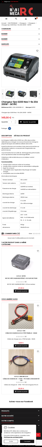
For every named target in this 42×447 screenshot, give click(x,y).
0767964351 (14, 1)
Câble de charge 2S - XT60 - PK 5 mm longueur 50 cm (21, 379)
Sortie (11, 441)
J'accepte (27, 441)
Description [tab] (6, 136)
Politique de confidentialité (13, 437)
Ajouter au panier (28, 122)
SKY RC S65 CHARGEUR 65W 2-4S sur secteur (21, 278)
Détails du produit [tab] (22, 136)
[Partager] (9, 128)
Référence (4, 107)
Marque (28, 107)
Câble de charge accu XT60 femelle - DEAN (21, 333)
